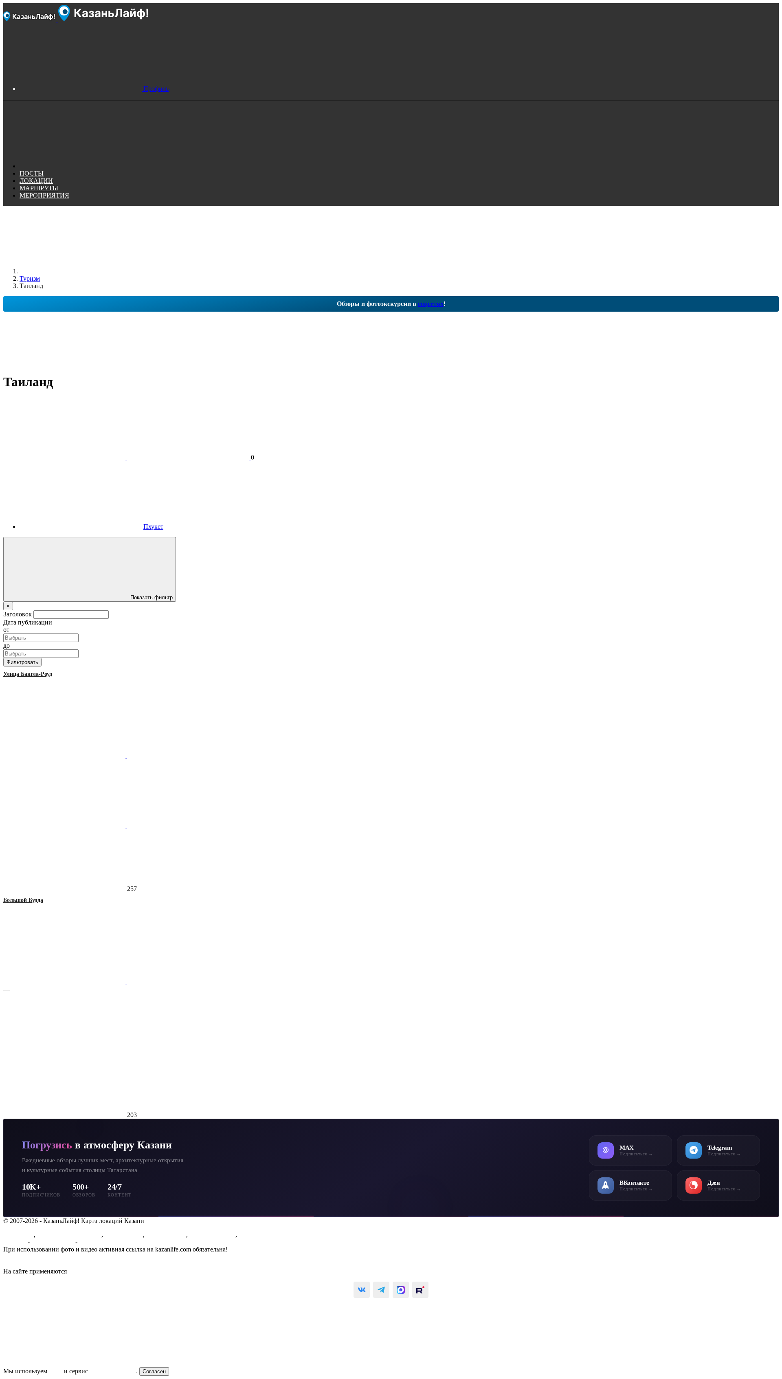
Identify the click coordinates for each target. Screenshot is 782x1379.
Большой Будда (23, 900)
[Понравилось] (65, 755)
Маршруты (18, 1234)
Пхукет (153, 526)
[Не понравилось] (65, 826)
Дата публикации (27, 622)
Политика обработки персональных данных (64, 1263)
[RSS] (117, 378)
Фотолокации (124, 1234)
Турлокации (255, 1234)
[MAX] (401, 1290)
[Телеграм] (381, 1290)
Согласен (154, 1371)
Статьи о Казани (212, 1234)
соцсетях (431, 303)
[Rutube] (420, 1290)
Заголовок (17, 614)
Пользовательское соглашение (45, 1256)
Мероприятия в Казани (69, 1234)
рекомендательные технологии (111, 1271)
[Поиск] (81, 166)
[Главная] (81, 271)
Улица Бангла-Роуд (27, 674)
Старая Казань (166, 1234)
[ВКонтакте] (362, 1290)
